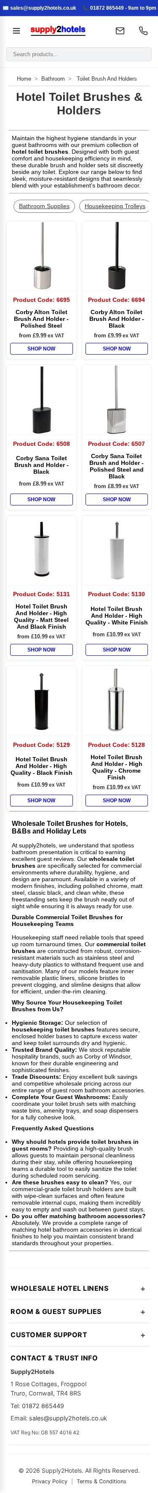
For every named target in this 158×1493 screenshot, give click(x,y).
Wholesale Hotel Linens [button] (59, 1288)
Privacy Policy (49, 1481)
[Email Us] (120, 30)
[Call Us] (143, 30)
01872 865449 (43, 1405)
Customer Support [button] (49, 1334)
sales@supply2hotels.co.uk (68, 1418)
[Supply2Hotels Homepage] (66, 31)
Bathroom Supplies (44, 206)
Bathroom (53, 79)
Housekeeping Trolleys (115, 206)
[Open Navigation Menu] (16, 31)
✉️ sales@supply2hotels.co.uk (39, 8)
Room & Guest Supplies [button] (56, 1311)
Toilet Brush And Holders (107, 79)
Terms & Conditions (101, 1481)
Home (24, 79)
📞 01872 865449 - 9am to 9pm (119, 8)
